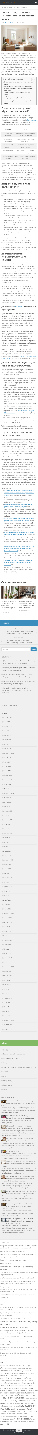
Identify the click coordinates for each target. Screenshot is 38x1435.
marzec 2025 (7, 766)
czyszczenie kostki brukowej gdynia (16, 1368)
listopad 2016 (7, 1016)
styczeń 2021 (7, 900)
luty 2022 (6, 842)
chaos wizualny (31, 120)
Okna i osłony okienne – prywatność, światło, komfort (19, 1067)
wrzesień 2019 (7, 971)
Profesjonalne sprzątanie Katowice (13, 1390)
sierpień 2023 (7, 802)
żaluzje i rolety (7, 1081)
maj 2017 (6, 993)
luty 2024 (6, 789)
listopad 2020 (7, 909)
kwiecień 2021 (7, 887)
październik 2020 (8, 913)
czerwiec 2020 (7, 931)
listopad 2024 (7, 771)
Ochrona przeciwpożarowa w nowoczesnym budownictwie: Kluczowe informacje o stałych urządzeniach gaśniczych (19, 1221)
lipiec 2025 (6, 762)
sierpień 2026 (7, 717)
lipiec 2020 (6, 927)
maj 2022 (6, 829)
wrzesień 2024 (7, 775)
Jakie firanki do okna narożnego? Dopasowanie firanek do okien (19, 1278)
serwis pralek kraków (15, 1403)
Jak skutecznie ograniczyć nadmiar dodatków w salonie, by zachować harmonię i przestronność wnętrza (19, 493)
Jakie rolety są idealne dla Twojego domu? (12, 1251)
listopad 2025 (7, 749)
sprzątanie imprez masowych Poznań (20, 1409)
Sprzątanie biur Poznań (14, 1406)
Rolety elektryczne (5, 1263)
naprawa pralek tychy (15, 1385)
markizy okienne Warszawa (13, 1381)
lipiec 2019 (6, 980)
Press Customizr (27, 1433)
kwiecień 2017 (7, 998)
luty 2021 (6, 895)
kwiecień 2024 (7, 780)
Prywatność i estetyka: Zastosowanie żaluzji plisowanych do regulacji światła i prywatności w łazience (18, 1103)
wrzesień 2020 (7, 918)
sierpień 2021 (7, 869)
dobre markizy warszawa (11, 1375)
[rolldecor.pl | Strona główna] (10, 2)
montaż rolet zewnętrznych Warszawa (15, 1383)
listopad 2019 (7, 962)
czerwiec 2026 (7, 726)
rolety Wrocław (5, 1400)
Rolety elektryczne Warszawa (13, 1398)
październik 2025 (8, 753)
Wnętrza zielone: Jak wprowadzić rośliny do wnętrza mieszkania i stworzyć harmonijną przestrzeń (18, 562)
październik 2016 (8, 1020)
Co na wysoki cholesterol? (14, 1151)
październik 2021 (8, 860)
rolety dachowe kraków (9, 1395)
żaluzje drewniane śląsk (26, 1421)
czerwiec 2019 (7, 985)
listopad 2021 (7, 855)
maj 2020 (6, 936)
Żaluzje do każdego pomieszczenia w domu (13, 1260)
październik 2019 (8, 967)
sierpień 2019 (7, 976)
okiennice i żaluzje (24, 1385)
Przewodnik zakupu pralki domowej (17, 1116)
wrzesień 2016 (7, 1025)
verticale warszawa (20, 1416)
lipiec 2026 (6, 722)
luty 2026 (6, 744)
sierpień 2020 (7, 922)
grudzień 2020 (7, 904)
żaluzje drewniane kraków (13, 1421)
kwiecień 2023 (7, 820)
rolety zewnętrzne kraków (23, 1400)
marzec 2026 (7, 740)
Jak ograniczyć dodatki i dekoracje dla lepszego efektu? (17, 93)
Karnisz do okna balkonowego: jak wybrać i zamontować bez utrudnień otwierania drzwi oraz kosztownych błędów (16, 690)
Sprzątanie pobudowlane (17, 1414)
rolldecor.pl (9, 22)
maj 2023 (6, 815)
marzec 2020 (7, 944)
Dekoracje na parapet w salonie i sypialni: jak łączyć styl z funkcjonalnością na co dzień (8, 605)
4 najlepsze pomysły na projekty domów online (14, 1327)
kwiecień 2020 (7, 940)
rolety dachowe (28, 1393)
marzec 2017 (7, 1002)
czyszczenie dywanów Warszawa (7, 1365)
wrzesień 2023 (7, 798)
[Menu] (35, 2)
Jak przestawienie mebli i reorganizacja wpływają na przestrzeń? (19, 89)
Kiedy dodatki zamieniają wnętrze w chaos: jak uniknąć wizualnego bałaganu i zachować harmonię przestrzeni (19, 548)
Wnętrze (5, 1072)
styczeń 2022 (7, 847)
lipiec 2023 (6, 806)
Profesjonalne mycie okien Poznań (22, 1388)
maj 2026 (6, 731)
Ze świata (6, 1089)
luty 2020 (6, 949)
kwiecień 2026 (7, 735)
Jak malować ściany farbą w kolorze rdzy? (12, 1318)
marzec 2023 (7, 824)
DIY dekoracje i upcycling (10, 1058)
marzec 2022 (7, 838)
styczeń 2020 (7, 953)
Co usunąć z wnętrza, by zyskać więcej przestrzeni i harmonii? (19, 83)
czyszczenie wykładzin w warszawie (23, 1373)
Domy (5, 1063)
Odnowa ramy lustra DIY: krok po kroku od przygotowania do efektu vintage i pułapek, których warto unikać (16, 1206)
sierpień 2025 (7, 757)
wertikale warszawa (23, 1419)
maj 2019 (6, 989)
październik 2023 (8, 793)
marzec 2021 (7, 891)
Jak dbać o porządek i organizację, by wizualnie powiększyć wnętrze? (17, 98)
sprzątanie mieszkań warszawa (9, 1411)
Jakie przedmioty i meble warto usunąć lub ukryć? (18, 86)
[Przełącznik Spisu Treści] (32, 79)
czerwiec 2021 (7, 878)
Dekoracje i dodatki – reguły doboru (14, 7)
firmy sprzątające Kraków (17, 1378)
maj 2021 (6, 882)
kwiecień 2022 (7, 833)
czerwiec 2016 (7, 1029)
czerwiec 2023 (7, 811)
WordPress (14, 1433)
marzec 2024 (7, 784)
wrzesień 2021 (7, 864)
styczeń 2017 (7, 1011)
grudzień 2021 (7, 851)
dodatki (18, 306)
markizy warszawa (27, 1381)
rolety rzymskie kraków (32, 1398)
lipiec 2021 (6, 873)
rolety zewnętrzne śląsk (5, 1403)
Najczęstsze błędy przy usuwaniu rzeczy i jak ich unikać (17, 102)
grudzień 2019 (7, 958)
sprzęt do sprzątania (9, 1416)
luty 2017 (6, 1007)
